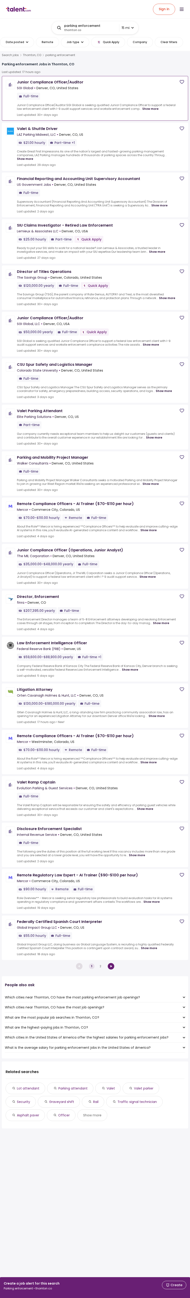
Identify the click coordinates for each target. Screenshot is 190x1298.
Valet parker (143, 1088)
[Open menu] (181, 9)
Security (23, 1101)
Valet (111, 1088)
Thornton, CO (32, 55)
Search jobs (10, 55)
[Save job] (182, 82)
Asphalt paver (28, 1115)
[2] (111, 966)
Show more (150, 109)
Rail (95, 1101)
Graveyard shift (61, 1101)
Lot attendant (28, 1088)
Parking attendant (73, 1088)
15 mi (126, 27)
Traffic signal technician (137, 1101)
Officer (64, 1115)
